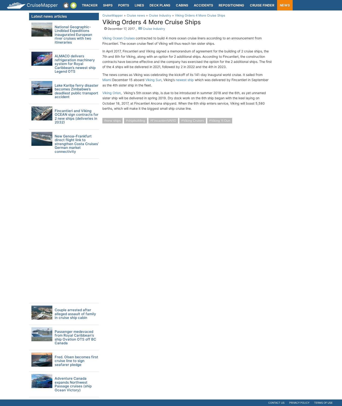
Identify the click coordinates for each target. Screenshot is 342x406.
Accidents (203, 5)
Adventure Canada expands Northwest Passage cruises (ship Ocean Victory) (73, 384)
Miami (106, 80)
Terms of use (323, 402)
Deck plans (160, 5)
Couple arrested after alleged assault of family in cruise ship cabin (75, 314)
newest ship (185, 80)
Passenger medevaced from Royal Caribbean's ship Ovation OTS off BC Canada (75, 337)
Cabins (182, 5)
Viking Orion (111, 93)
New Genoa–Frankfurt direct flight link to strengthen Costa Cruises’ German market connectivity (77, 144)
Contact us (276, 402)
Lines (139, 5)
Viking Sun (153, 80)
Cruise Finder (262, 5)
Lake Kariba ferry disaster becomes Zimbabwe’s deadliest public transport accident (76, 91)
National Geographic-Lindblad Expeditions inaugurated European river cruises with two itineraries (73, 34)
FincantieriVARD (164, 121)
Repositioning (231, 5)
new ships (113, 121)
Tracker (89, 5)
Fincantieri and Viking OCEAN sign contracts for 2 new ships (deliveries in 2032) (76, 116)
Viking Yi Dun (220, 121)
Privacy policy (299, 402)
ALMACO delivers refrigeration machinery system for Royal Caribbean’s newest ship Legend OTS (75, 64)
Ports (123, 5)
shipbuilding (136, 121)
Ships (108, 5)
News (285, 5)
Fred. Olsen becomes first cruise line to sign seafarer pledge (76, 361)
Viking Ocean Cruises (118, 38)
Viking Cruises (193, 121)
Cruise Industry (153, 29)
